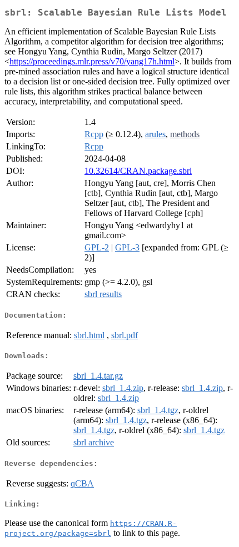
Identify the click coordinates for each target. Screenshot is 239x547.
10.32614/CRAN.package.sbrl (138, 170)
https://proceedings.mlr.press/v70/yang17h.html (92, 61)
